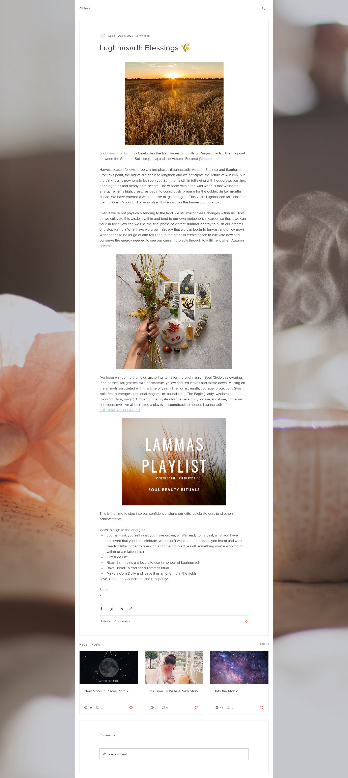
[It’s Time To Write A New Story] (174, 667)
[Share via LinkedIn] (121, 609)
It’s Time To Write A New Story (174, 691)
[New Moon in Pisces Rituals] (109, 667)
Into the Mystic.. (227, 691)
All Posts (85, 8)
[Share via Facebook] (101, 609)
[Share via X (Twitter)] (111, 609)
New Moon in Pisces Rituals (106, 691)
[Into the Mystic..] (239, 667)
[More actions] (246, 35)
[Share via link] (131, 609)
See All (264, 643)
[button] (263, 8)
